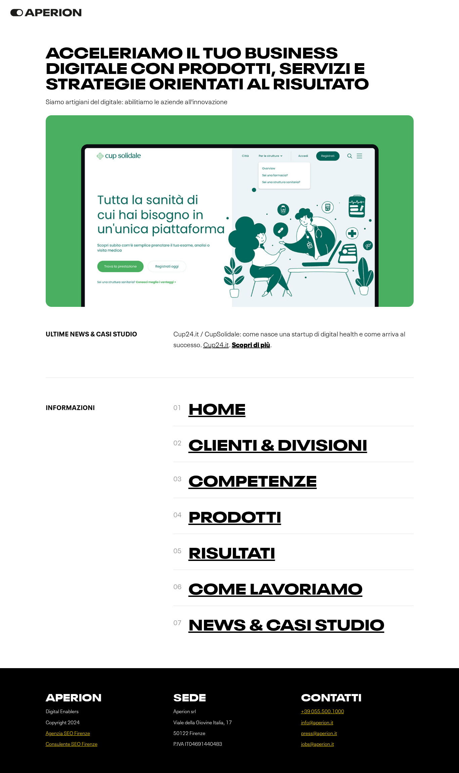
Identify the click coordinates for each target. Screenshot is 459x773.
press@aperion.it (319, 733)
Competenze (253, 482)
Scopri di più (251, 345)
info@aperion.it (317, 722)
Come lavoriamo (276, 590)
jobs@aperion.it (317, 744)
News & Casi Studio (286, 626)
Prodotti (235, 518)
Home (217, 410)
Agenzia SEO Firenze (68, 733)
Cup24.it (216, 345)
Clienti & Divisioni (278, 446)
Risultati (232, 554)
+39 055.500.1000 (322, 711)
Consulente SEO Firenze (71, 744)
